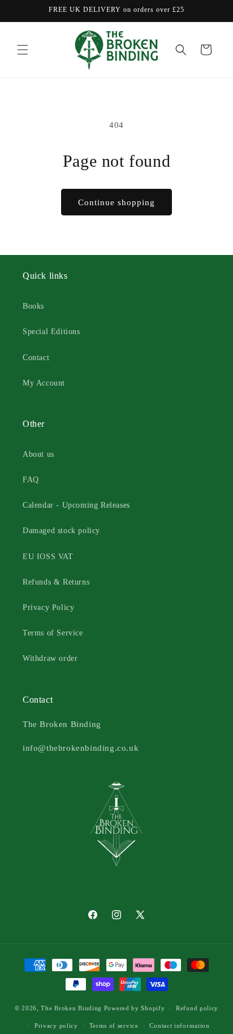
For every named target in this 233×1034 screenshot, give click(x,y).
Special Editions (51, 331)
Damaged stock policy (61, 530)
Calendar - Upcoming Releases (76, 505)
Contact (36, 357)
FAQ (31, 479)
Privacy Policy (48, 607)
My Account (44, 383)
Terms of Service (53, 633)
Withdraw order (50, 658)
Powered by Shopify (134, 1008)
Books (33, 306)
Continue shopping (116, 202)
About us (38, 454)
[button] (22, 49)
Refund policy (197, 1008)
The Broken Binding (71, 1008)
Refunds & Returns (56, 582)
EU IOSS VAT (48, 556)
